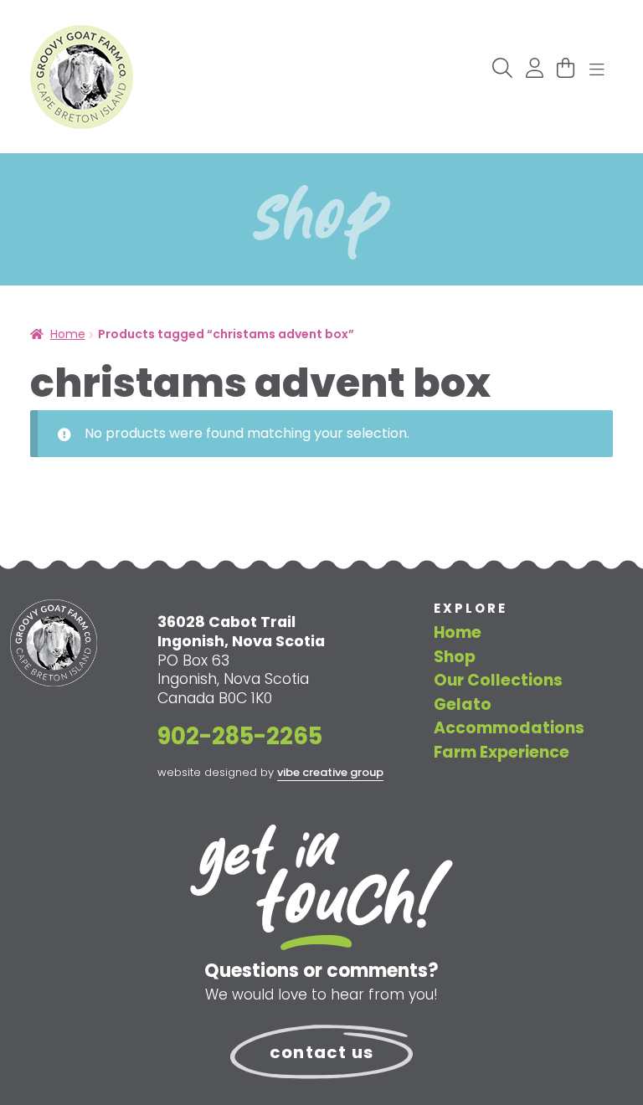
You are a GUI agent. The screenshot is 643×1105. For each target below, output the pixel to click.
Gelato (462, 704)
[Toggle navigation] (597, 70)
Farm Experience (501, 752)
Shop (455, 656)
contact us (321, 1052)
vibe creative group (330, 772)
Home (67, 334)
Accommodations (509, 728)
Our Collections (498, 680)
